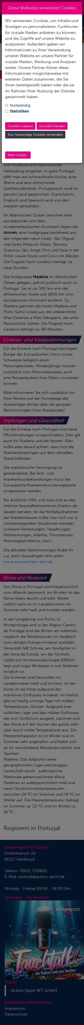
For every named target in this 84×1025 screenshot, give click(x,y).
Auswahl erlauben (52, 126)
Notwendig (20, 105)
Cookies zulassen (20, 126)
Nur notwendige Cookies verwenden (35, 135)
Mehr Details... (18, 155)
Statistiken (19, 111)
